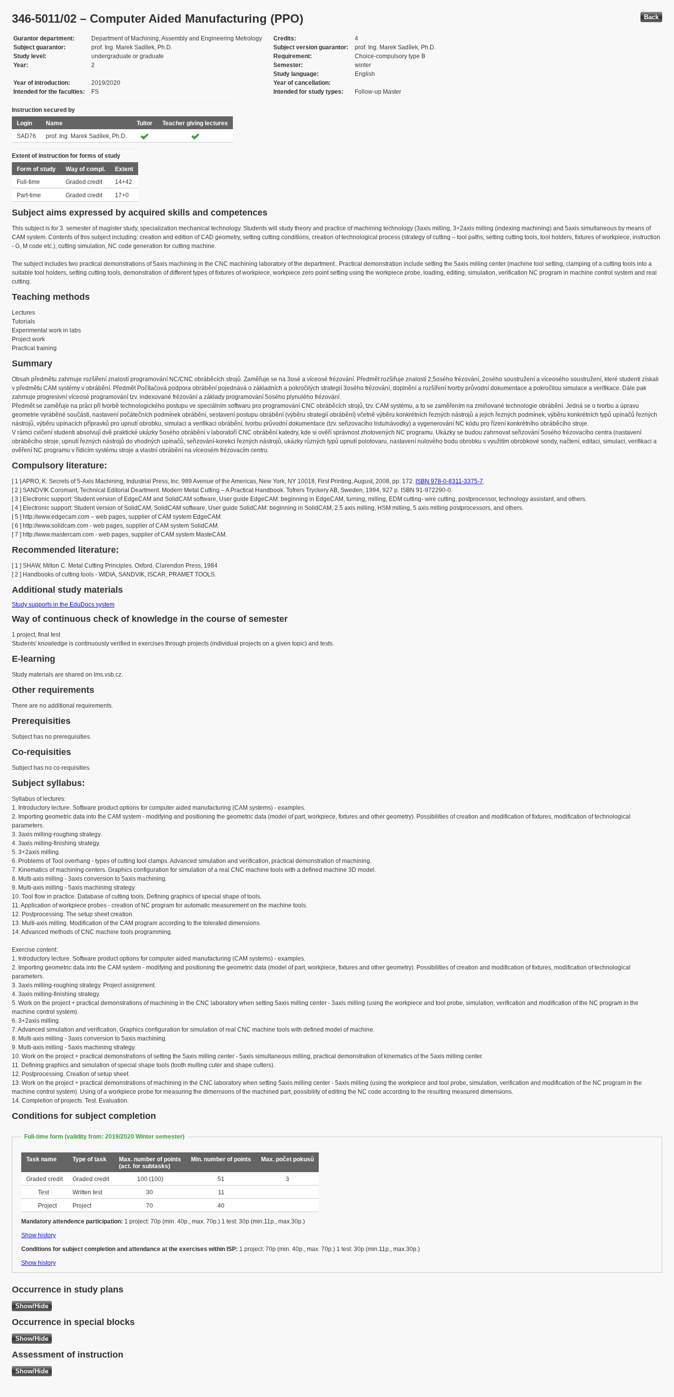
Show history (38, 1235)
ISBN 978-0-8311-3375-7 (449, 481)
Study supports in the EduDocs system (63, 604)
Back (651, 17)
